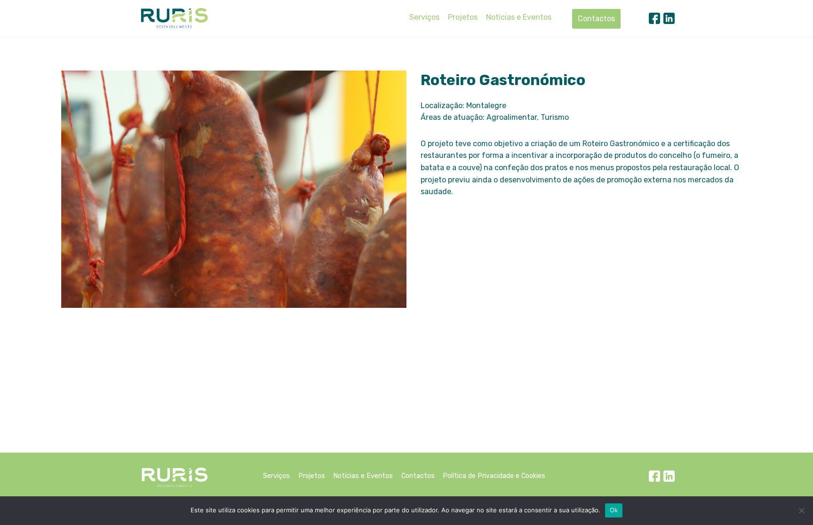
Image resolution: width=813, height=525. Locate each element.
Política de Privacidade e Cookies (494, 476)
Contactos (596, 18)
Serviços (424, 17)
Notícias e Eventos (518, 17)
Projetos (463, 17)
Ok (614, 510)
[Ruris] (174, 18)
